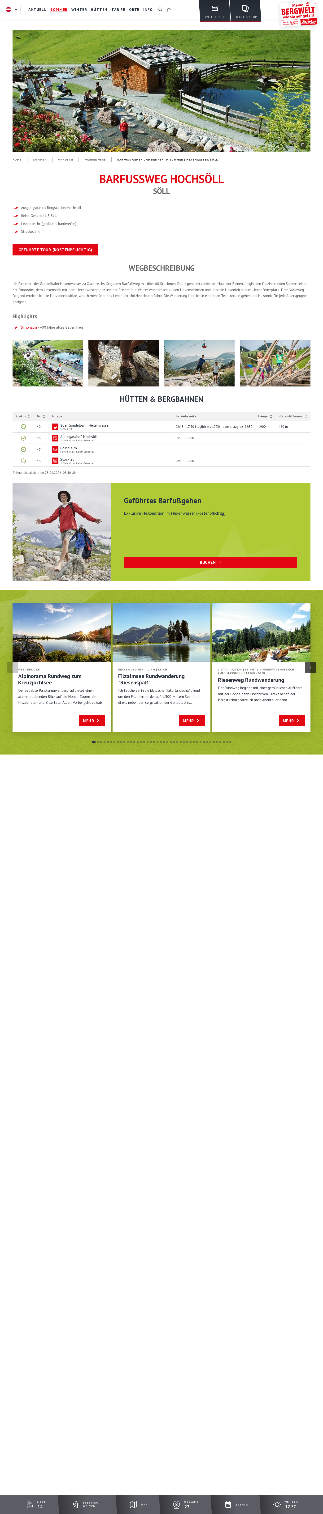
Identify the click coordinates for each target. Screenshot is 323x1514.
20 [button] (157, 742)
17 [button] (147, 742)
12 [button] (131, 742)
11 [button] (128, 742)
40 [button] (224, 742)
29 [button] (187, 742)
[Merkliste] (169, 9)
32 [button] (197, 742)
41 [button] (227, 742)
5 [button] (108, 742)
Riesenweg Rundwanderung (251, 680)
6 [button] (111, 742)
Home (17, 159)
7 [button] (114, 742)
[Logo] (298, 14)
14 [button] (138, 742)
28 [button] (184, 742)
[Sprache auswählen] (12, 9)
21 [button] (161, 742)
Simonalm (29, 327)
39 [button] (220, 742)
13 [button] (134, 742)
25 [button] (174, 742)
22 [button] (164, 742)
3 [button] (101, 742)
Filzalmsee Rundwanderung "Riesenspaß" (151, 679)
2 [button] (98, 742)
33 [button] (200, 742)
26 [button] (177, 742)
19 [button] (154, 742)
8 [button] (118, 742)
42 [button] (230, 742)
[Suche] (160, 9)
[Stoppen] (303, 144)
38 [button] (217, 742)
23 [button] (167, 742)
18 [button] (151, 742)
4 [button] (104, 742)
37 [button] (214, 742)
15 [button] (141, 742)
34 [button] (204, 742)
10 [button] (124, 742)
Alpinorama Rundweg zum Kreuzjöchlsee (50, 679)
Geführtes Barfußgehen (162, 500)
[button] (48, 363)
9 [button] (121, 742)
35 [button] (207, 742)
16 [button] (144, 742)
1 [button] (94, 742)
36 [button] (210, 742)
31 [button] (194, 742)
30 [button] (191, 742)
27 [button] (181, 742)
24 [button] (171, 742)
